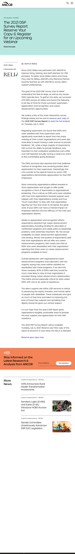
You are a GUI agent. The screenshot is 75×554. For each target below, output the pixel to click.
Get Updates (64, 363)
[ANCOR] (36, 4)
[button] (67, 3)
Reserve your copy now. (32, 337)
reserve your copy (57, 118)
